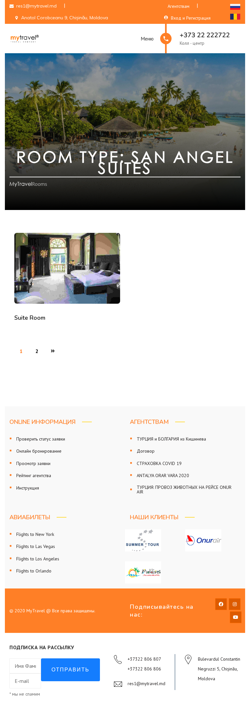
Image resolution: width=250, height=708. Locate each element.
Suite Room (29, 318)
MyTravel (20, 184)
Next (52, 349)
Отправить (70, 669)
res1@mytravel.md (146, 683)
